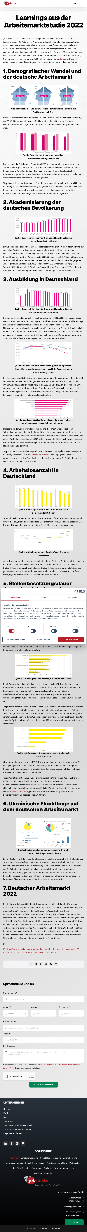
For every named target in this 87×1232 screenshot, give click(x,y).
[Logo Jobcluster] (10, 2)
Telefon (7, 1033)
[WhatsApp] (46, 964)
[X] (36, 964)
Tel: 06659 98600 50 (75, 1212)
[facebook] (11, 1143)
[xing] (17, 1143)
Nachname (64, 1007)
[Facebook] (31, 964)
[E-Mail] (56, 964)
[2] (61, 58)
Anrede (7, 1007)
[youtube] (23, 1143)
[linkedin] (5, 1143)
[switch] (33, 631)
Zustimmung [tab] (15, 597)
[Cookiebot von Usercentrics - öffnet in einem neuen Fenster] (75, 591)
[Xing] (51, 964)
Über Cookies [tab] (72, 597)
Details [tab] (43, 597)
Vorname (35, 1007)
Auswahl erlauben (43, 639)
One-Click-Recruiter (19, 791)
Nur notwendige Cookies (16, 639)
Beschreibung (9, 1046)
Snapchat (33, 454)
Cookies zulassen (71, 639)
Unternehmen (10, 992)
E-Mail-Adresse (10, 1021)
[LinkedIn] (41, 964)
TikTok (46, 454)
